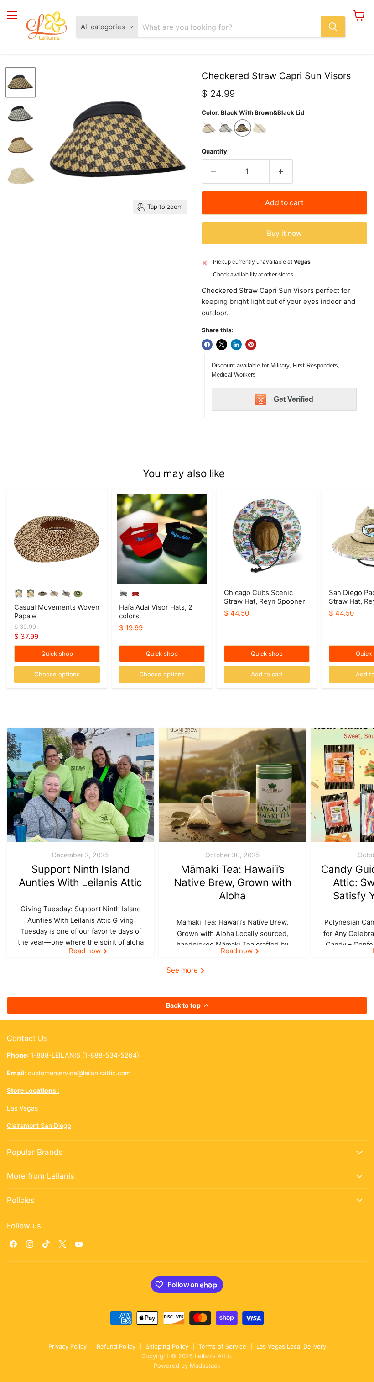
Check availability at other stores (253, 274)
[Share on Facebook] (207, 344)
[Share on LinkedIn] (236, 344)
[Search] (333, 26)
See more (183, 970)
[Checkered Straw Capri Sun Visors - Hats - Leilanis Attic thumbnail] (20, 82)
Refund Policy (116, 1346)
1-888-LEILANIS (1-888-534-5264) (85, 1055)
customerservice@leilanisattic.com (79, 1073)
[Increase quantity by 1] (281, 171)
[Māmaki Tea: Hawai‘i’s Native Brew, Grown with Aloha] (232, 785)
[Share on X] (221, 344)
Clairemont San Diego (39, 1125)
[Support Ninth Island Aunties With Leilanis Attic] (80, 785)
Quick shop (57, 653)
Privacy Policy (67, 1346)
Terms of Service (222, 1346)
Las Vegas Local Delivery (291, 1346)
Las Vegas (22, 1108)
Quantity (214, 151)
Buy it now (284, 233)
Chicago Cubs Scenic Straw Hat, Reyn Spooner (264, 597)
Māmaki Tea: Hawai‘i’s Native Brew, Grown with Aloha (232, 882)
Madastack (205, 1365)
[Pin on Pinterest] (250, 344)
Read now (86, 950)
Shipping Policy (166, 1346)
